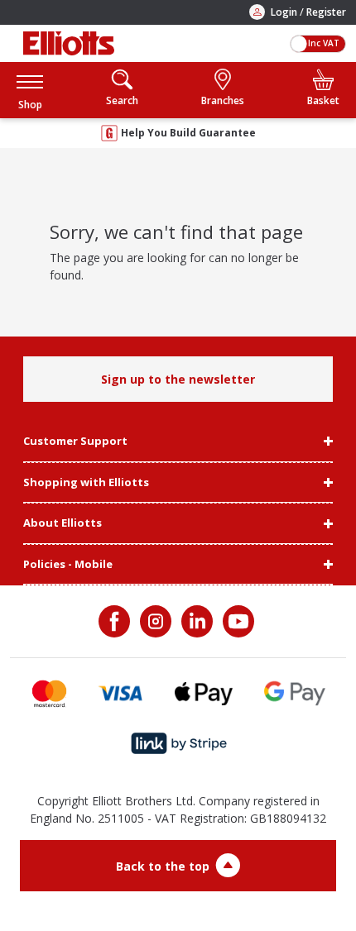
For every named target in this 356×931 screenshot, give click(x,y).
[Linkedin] (195, 621)
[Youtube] (236, 621)
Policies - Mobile (68, 564)
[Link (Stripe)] (178, 743)
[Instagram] (154, 621)
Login (284, 12)
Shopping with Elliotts (86, 482)
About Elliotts (62, 523)
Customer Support (75, 441)
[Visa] (121, 693)
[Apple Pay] (203, 693)
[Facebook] (116, 621)
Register (326, 12)
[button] (30, 89)
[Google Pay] (294, 693)
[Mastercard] (49, 693)
